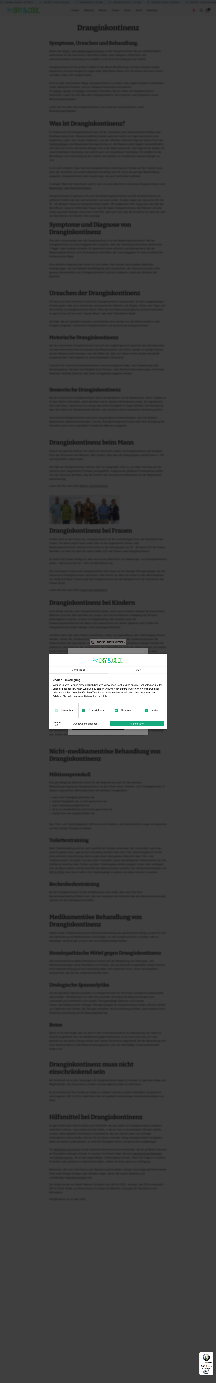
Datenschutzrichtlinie (95, 696)
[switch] (206, 1372)
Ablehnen (57, 723)
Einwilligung (78, 670)
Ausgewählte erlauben (85, 723)
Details (137, 670)
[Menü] (211, 1354)
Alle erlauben (137, 723)
